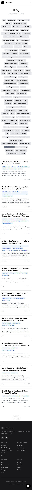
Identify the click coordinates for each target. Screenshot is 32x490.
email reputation (23, 83)
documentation (18, 70)
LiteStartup (18, 100)
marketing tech (23, 110)
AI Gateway (20, 448)
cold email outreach (11, 50)
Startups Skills (21, 450)
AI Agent (8, 23)
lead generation (6, 97)
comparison (23, 50)
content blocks (24, 53)
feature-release (6, 90)
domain (28, 70)
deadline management (11, 63)
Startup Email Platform (10, 137)
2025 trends (11, 20)
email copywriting (25, 73)
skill (7, 133)
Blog (2, 462)
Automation (26, 33)
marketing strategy (10, 110)
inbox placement (25, 90)
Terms (19, 470)
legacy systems (18, 97)
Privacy (19, 467)
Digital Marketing (6, 70)
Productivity (13, 120)
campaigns (18, 47)
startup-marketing (21, 147)
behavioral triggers (8, 40)
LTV (26, 100)
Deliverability (23, 63)
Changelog (4, 470)
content (15, 53)
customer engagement (9, 57)
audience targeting (15, 33)
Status (3, 472)
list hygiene (8, 100)
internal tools (10, 93)
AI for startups (17, 27)
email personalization (10, 83)
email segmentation (12, 87)
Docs (2, 455)
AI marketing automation (11, 30)
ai (28, 20)
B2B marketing (24, 37)
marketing (8, 103)
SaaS (15, 123)
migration (5, 113)
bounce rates (8, 43)
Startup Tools (9, 147)
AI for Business (6, 27)
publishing (8, 123)
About (19, 462)
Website (3, 453)
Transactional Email (6, 450)
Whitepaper (4, 467)
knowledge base (21, 93)
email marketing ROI (22, 80)
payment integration (22, 117)
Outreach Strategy (9, 117)
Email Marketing (9, 80)
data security (21, 60)
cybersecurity (10, 60)
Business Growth (7, 47)
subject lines (9, 150)
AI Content (20, 445)
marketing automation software (16, 107)
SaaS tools (7, 127)
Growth (16, 90)
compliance (6, 53)
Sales (15, 127)
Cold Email (26, 47)
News (12, 113)
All (4, 20)
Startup (24, 133)
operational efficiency (23, 113)
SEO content (25, 130)
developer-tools (22, 67)
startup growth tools (16, 140)
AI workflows (24, 30)
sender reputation (8, 130)
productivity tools (25, 120)
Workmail (3, 445)
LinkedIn (28, 97)
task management (21, 150)
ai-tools (4, 33)
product (4, 120)
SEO (17, 130)
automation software (10, 37)
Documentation (5, 465)
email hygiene (22, 77)
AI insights (27, 27)
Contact (19, 465)
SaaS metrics (23, 123)
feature (23, 87)
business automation (21, 43)
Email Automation (12, 73)
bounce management (23, 40)
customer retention (24, 57)
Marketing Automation (20, 103)
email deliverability (11, 77)
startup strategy (25, 143)
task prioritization (12, 153)
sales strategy (24, 127)
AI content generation (20, 23)
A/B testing (21, 20)
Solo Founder (14, 133)
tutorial (23, 153)
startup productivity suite (9, 143)
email (3, 73)
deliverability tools (10, 67)
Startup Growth (24, 137)
